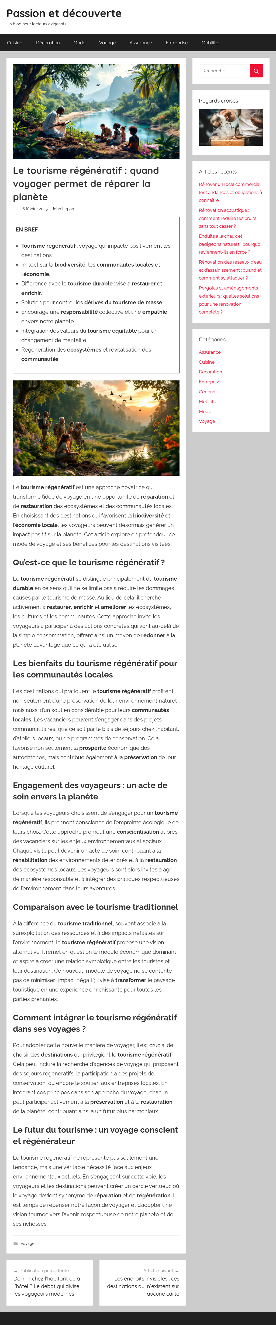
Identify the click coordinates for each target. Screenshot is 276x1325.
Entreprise (177, 42)
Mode (79, 42)
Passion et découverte (64, 13)
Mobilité (210, 42)
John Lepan (63, 208)
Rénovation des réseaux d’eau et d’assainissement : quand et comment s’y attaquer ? (230, 270)
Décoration (48, 42)
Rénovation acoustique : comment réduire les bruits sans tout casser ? (227, 218)
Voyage (107, 42)
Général (207, 391)
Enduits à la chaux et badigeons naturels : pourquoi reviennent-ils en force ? (230, 244)
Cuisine (14, 42)
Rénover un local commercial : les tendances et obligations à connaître (230, 192)
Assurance (141, 42)
